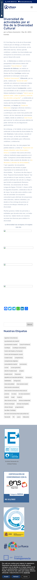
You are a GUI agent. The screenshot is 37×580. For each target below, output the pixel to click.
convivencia (23, 364)
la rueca (14, 394)
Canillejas (7, 347)
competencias (19, 357)
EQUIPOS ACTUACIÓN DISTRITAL (14, 377)
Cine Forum (28, 118)
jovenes (7, 394)
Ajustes (25, 576)
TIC (13, 417)
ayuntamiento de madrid (12, 341)
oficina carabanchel (24, 400)
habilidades (8, 380)
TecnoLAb (7, 417)
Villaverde (26, 417)
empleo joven (8, 374)
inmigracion (17, 380)
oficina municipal (9, 404)
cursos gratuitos (15, 367)
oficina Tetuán (9, 407)
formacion (29, 377)
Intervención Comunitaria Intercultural (16, 390)
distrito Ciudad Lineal (11, 371)
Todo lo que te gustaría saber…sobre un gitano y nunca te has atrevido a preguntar (18, 95)
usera (18, 417)
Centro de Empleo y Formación (13, 351)
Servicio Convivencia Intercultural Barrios (17, 413)
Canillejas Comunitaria (19, 347)
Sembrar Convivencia (11, 78)
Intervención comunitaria (12, 387)
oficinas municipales (23, 404)
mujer (13, 397)
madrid (7, 397)
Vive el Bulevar (17, 66)
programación (19, 407)
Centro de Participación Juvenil (14, 354)
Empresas (18, 374)
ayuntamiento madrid (11, 344)
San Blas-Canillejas (10, 410)
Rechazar (15, 576)
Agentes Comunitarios (11, 338)
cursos (6, 367)
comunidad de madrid (11, 364)
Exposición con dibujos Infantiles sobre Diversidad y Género (18, 150)
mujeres (19, 397)
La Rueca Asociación (13, 32)
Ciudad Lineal (8, 357)
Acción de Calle (22, 81)
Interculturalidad (9, 384)
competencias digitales (11, 361)
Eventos (6, 34)
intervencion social (22, 384)
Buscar (30, 324)
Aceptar (6, 576)
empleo (21, 371)
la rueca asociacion (24, 394)
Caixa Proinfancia (25, 344)
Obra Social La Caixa (10, 400)
